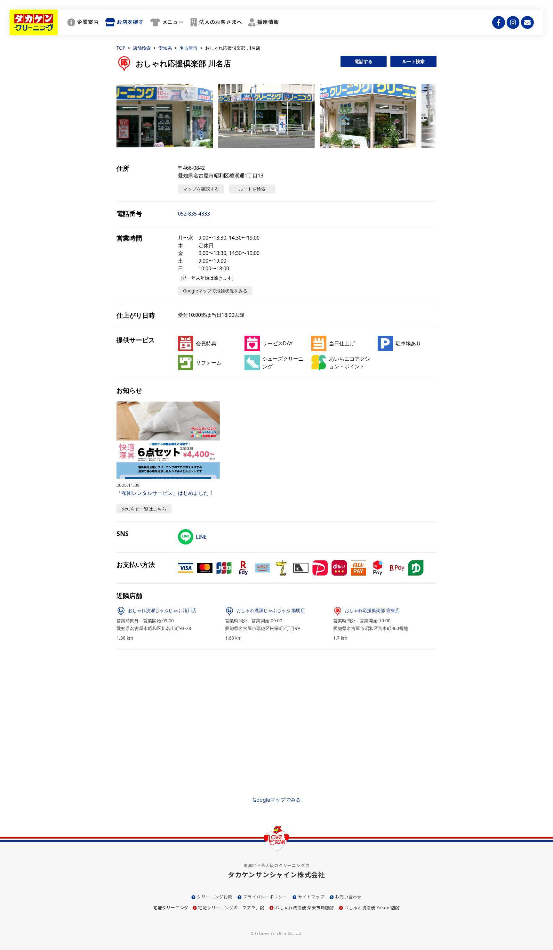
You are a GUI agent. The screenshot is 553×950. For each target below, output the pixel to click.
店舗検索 (142, 48)
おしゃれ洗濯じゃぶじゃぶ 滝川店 (162, 610)
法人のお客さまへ (220, 22)
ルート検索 (413, 61)
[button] (164, 116)
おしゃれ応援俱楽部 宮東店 (372, 610)
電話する (364, 61)
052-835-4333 (194, 213)
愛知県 (165, 48)
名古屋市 (188, 48)
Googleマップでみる (276, 799)
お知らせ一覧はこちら (144, 509)
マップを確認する (201, 189)
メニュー (173, 22)
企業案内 (88, 22)
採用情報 (268, 22)
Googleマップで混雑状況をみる (215, 291)
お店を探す (130, 22)
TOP (120, 48)
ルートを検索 (252, 189)
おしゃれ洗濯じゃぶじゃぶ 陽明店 (270, 610)
